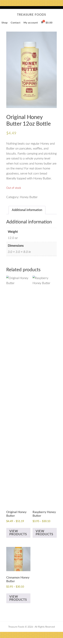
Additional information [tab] (27, 210)
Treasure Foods (31, 14)
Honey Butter (29, 197)
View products (18, 533)
